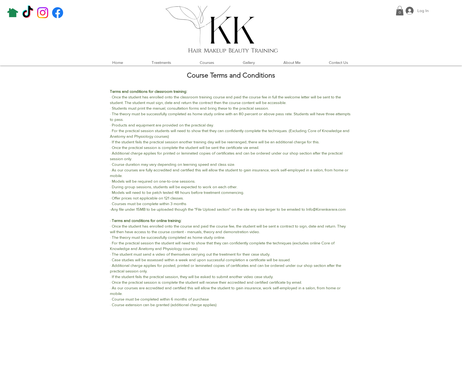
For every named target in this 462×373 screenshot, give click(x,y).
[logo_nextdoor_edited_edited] (12, 12)
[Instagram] (42, 12)
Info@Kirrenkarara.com (326, 209)
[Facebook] (57, 12)
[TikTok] (27, 12)
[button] (400, 11)
